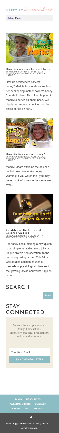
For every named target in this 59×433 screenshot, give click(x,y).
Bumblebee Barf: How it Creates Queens (23, 231)
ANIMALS (11, 73)
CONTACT (40, 404)
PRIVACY (39, 408)
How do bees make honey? (25, 154)
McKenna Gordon (18, 71)
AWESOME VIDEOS (27, 73)
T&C (27, 408)
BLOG (18, 399)
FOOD (42, 73)
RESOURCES (33, 399)
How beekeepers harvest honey (29, 69)
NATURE (10, 75)
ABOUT (16, 408)
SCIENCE (33, 237)
